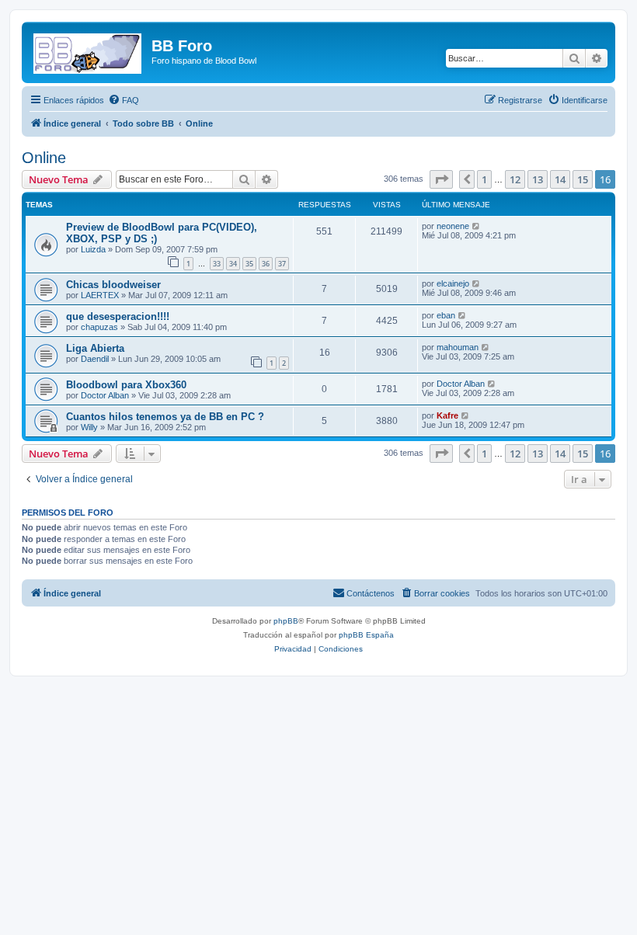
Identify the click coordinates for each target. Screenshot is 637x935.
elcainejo (453, 283)
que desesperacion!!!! (117, 316)
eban (446, 315)
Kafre (447, 415)
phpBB (285, 621)
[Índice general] (88, 50)
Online (44, 157)
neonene (453, 226)
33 (217, 264)
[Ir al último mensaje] (477, 226)
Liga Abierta (95, 348)
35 (249, 264)
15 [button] (582, 179)
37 (282, 264)
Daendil (95, 358)
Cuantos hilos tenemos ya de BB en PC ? (165, 416)
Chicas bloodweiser (113, 284)
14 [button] (560, 179)
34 (233, 264)
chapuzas (99, 327)
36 (266, 264)
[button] (441, 179)
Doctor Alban (105, 395)
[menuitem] (123, 100)
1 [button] (484, 179)
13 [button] (537, 179)
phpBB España (366, 635)
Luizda (93, 249)
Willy (89, 427)
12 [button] (515, 179)
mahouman (458, 347)
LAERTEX (100, 295)
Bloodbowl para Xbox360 (126, 385)
